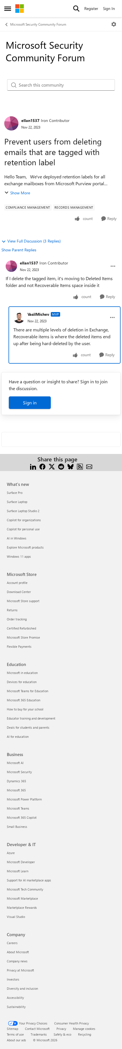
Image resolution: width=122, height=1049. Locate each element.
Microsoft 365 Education (23, 700)
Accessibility (15, 997)
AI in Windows (16, 538)
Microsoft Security (19, 772)
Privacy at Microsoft (20, 970)
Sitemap (12, 1028)
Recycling (84, 1034)
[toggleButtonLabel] (114, 24)
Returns (12, 610)
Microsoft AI (15, 763)
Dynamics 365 (16, 781)
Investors (13, 979)
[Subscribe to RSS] (80, 466)
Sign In (109, 8)
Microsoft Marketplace (22, 898)
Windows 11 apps (19, 556)
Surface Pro (14, 492)
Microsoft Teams (18, 808)
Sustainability (16, 1007)
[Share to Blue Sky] (70, 466)
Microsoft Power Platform (24, 799)
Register (91, 8)
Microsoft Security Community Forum (38, 24)
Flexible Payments (19, 646)
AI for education (18, 736)
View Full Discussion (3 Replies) (34, 241)
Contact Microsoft (37, 1028)
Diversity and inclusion (22, 988)
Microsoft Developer (21, 862)
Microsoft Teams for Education (27, 691)
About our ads (16, 1040)
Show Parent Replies (18, 249)
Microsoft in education (22, 673)
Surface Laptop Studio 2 (23, 511)
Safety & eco (62, 1034)
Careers (12, 943)
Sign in (30, 403)
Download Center (19, 592)
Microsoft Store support (23, 601)
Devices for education (22, 682)
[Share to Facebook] (42, 466)
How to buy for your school (25, 709)
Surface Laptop (17, 502)
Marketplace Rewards (22, 907)
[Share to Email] (89, 466)
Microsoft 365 (16, 790)
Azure (11, 853)
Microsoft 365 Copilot (22, 817)
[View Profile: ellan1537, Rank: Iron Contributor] (11, 123)
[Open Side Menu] (7, 8)
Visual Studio (16, 916)
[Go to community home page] (19, 8)
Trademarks (39, 1034)
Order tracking (17, 619)
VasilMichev (38, 314)
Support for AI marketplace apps (29, 880)
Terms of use (15, 1034)
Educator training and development (31, 718)
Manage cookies (84, 1028)
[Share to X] (52, 466)
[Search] (76, 8)
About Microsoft (18, 952)
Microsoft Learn (17, 871)
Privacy (61, 1028)
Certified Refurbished (21, 628)
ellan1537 (30, 120)
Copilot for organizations (24, 520)
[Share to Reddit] (61, 466)
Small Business (17, 826)
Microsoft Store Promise (23, 637)
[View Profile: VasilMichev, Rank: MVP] (19, 317)
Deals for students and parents (28, 727)
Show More (20, 192)
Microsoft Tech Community (25, 889)
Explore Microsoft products (25, 547)
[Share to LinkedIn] (33, 466)
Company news (17, 961)
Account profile (17, 582)
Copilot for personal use (23, 529)
